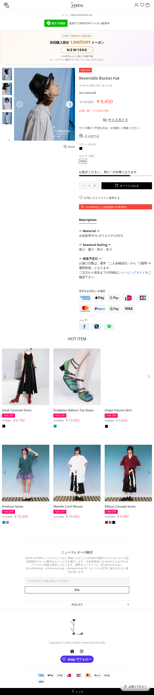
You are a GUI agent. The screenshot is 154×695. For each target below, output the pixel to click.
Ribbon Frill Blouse (66, 506)
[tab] (88, 220)
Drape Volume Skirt (118, 410)
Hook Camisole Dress (16, 410)
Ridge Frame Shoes (15, 506)
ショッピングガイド (131, 272)
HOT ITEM (77, 338)
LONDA (77, 5)
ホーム (65, 14)
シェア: (83, 320)
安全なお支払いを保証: (92, 291)
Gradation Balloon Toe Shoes (73, 410)
